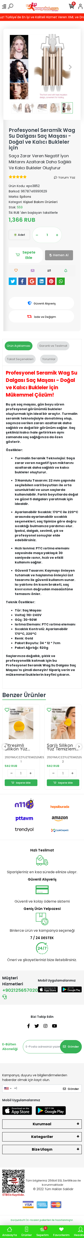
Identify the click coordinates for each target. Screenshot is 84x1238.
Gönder (73, 1046)
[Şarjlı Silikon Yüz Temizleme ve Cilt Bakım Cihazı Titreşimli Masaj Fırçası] (63, 723)
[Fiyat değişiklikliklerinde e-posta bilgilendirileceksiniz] (67, 270)
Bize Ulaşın (42, 1149)
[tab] (18, 345)
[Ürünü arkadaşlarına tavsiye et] (34, 270)
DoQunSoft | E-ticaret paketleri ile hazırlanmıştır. (42, 1220)
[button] (14, 67)
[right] (79, 747)
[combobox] (7, 1088)
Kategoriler (42, 1136)
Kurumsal (42, 1124)
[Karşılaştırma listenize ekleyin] (50, 270)
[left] (5, 747)
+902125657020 (20, 990)
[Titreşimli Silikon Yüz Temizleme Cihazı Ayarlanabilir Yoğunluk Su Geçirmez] (21, 723)
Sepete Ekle (28, 255)
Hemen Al (61, 255)
